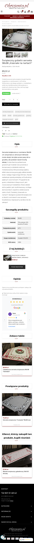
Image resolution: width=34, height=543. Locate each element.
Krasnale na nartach (8, 119)
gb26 (16, 119)
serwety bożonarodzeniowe (22, 111)
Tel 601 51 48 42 (9, 493)
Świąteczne (17, 424)
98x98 (9, 115)
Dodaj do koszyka (11, 104)
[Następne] (29, 320)
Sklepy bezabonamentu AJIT (20, 535)
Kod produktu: (7, 66)
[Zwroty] (32, 12)
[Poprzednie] (4, 320)
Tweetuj (6, 130)
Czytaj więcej (11, 326)
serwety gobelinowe (18, 115)
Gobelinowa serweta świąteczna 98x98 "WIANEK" (16, 370)
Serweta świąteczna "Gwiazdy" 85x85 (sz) (17, 420)
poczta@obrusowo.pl (7, 496)
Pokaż (11, 501)
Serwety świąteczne (17, 374)
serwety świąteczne (8, 111)
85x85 (4, 115)
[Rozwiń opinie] (31, 540)
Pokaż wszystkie (17, 267)
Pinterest (9, 130)
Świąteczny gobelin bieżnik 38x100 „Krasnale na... (20, 257)
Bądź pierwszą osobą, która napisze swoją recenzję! (14, 294)
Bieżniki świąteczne (17, 476)
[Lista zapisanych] (22, 12)
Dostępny (6, 93)
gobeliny (28, 115)
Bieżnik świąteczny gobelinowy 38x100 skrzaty (16, 472)
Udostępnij (3, 130)
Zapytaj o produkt (11, 123)
